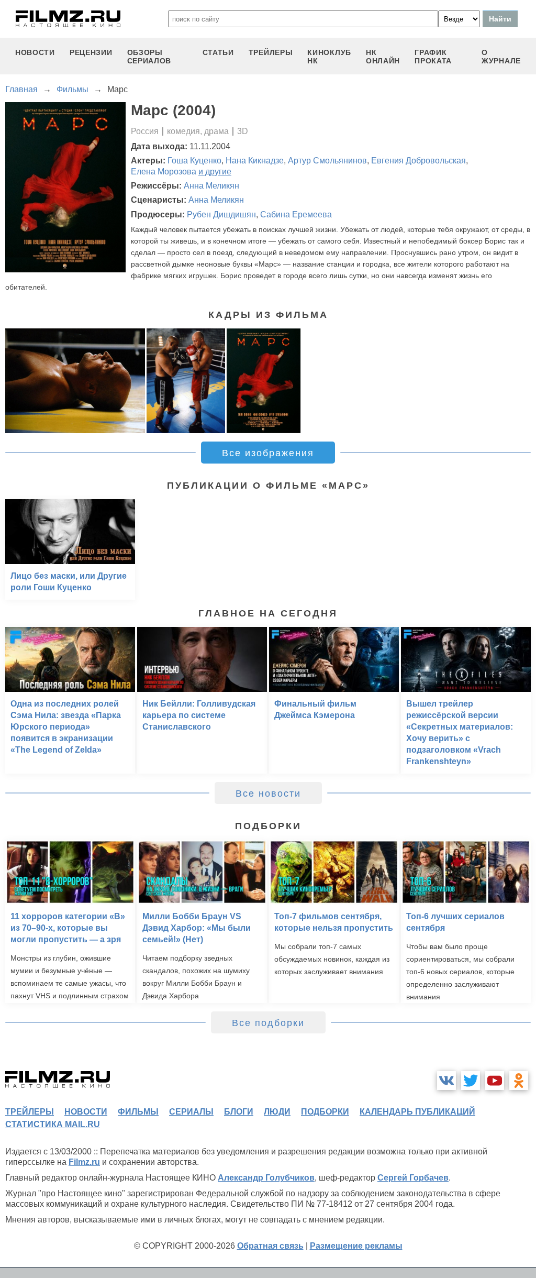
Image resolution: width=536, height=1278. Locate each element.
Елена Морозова (163, 171)
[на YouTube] (494, 1080)
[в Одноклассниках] (518, 1080)
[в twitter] (470, 1080)
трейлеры (271, 52)
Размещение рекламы (356, 1245)
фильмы (138, 1111)
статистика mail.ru (52, 1124)
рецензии (91, 52)
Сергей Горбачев (413, 1177)
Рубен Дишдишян (221, 214)
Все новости (268, 793)
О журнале (501, 56)
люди (277, 1111)
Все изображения (268, 453)
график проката (433, 56)
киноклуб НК (329, 56)
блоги (238, 1111)
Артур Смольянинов (327, 160)
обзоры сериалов (149, 56)
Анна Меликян (211, 185)
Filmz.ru (84, 1162)
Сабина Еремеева (296, 214)
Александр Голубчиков (266, 1177)
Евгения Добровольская (418, 160)
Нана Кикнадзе (255, 160)
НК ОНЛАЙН (383, 56)
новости (35, 52)
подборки (325, 1111)
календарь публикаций (417, 1111)
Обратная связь (270, 1245)
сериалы (191, 1111)
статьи (218, 52)
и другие (214, 171)
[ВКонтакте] (446, 1080)
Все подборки (268, 1023)
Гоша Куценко (194, 160)
